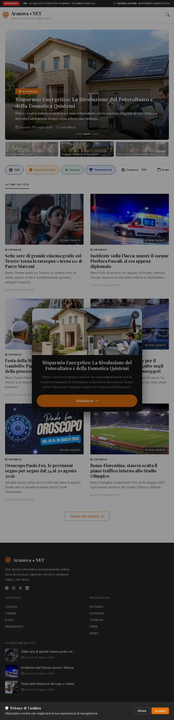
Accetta (160, 711)
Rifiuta (142, 711)
